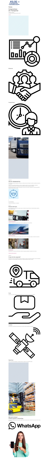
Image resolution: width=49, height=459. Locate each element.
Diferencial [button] (9, 255)
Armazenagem (10, 249)
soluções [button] (9, 14)
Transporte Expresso (11, 235)
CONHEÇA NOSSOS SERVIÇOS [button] (12, 253)
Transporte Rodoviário (12, 221)
